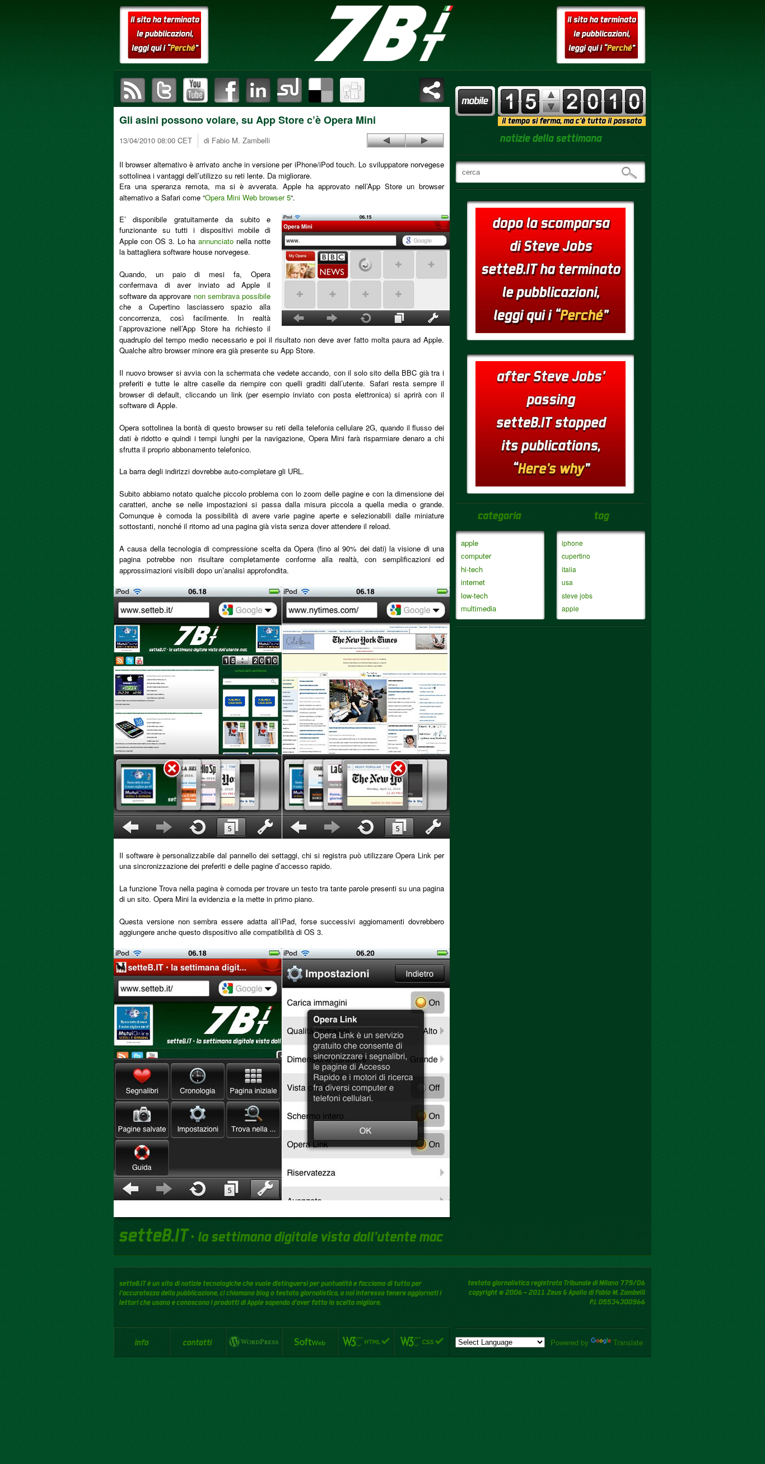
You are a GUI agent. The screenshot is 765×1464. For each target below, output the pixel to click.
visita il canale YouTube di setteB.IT (195, 90)
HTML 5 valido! (365, 1342)
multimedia (478, 608)
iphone (572, 543)
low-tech (474, 595)
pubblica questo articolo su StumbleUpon (289, 90)
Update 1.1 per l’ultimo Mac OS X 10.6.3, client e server (386, 140)
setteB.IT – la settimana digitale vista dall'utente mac (382, 34)
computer (476, 555)
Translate (628, 1342)
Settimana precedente (551, 107)
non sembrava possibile (232, 296)
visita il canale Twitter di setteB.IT (164, 90)
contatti (197, 1342)
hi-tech (472, 569)
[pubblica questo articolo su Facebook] (226, 90)
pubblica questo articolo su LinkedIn (258, 90)
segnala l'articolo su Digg (352, 90)
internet (473, 582)
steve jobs (577, 595)
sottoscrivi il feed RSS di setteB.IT (132, 90)
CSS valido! (421, 1342)
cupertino (576, 555)
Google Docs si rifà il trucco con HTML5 (424, 140)
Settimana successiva (551, 95)
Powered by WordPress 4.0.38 (253, 1342)
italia (569, 569)
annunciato (216, 241)
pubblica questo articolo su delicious (321, 90)
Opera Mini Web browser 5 (248, 197)
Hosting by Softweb (309, 1342)
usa (567, 582)
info (141, 1342)
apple (469, 542)
